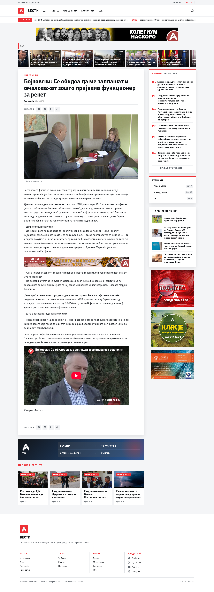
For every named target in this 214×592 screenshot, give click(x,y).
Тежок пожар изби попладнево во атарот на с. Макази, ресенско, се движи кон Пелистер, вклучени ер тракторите (174, 156)
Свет (101, 10)
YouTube (135, 567)
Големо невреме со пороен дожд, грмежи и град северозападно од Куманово (174, 128)
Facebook (136, 558)
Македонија (70, 10)
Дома (55, 10)
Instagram (136, 571)
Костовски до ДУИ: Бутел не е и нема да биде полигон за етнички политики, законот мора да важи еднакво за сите (175, 85)
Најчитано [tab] (170, 73)
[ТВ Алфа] (21, 11)
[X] (45, 109)
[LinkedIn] (51, 109)
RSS (95, 570)
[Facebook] (38, 109)
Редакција (29, 101)
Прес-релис (25, 570)
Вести (189, 2)
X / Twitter (136, 562)
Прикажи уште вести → (172, 168)
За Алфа (62, 558)
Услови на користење (28, 581)
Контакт (61, 562)
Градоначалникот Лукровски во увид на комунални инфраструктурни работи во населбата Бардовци (173, 99)
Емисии (119, 453)
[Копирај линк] (57, 109)
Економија (87, 10)
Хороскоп (97, 566)
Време (96, 558)
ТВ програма (98, 562)
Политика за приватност (51, 581)
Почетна (78, 445)
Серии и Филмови (78, 453)
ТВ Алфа (177, 2)
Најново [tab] (157, 73)
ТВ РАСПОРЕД (119, 445)
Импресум (62, 566)
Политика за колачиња (73, 581)
